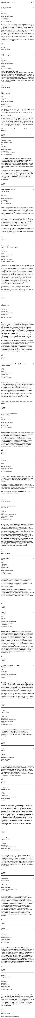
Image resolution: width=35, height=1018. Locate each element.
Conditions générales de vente (13, 1016)
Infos (13, 2)
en (33, 2)
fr (31, 2)
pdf (2, 237)
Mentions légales (4, 1016)
